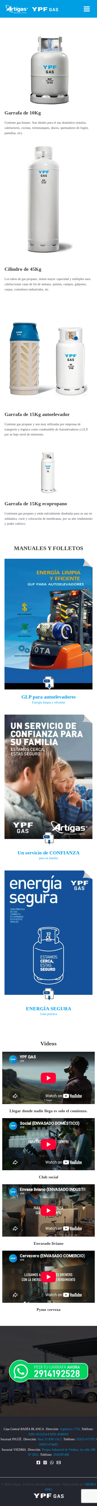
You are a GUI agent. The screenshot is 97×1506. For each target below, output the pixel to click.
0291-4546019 (59, 1434)
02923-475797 (85, 1439)
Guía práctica (48, 1014)
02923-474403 (48, 1444)
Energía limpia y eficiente (48, 702)
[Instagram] (45, 1462)
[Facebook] (38, 1462)
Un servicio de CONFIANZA (49, 853)
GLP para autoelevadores (48, 697)
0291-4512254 (38, 1434)
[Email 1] (59, 1462)
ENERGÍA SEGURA (48, 1008)
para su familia (48, 858)
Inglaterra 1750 (70, 1429)
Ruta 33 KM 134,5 (50, 1439)
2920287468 (61, 1454)
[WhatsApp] (52, 1462)
